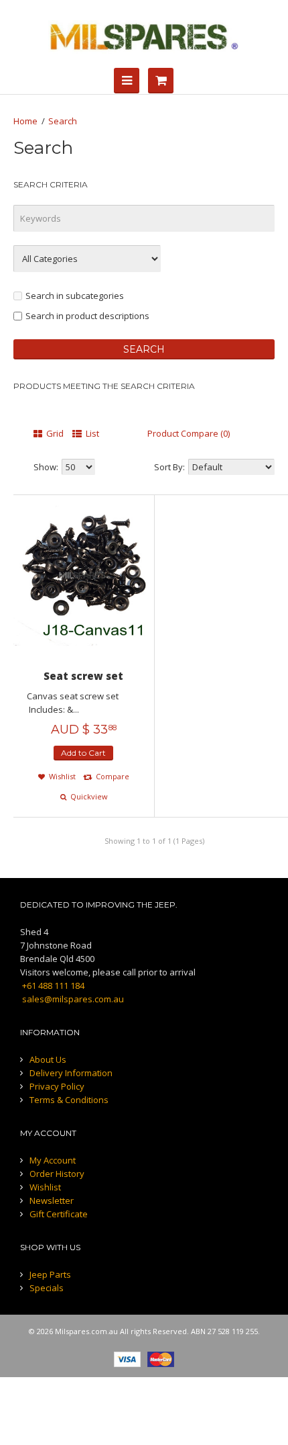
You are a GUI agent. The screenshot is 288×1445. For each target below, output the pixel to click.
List (91, 433)
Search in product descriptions (87, 316)
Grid (54, 433)
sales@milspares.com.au (72, 999)
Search (62, 121)
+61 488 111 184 (52, 985)
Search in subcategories (74, 296)
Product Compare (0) (188, 433)
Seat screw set (83, 676)
